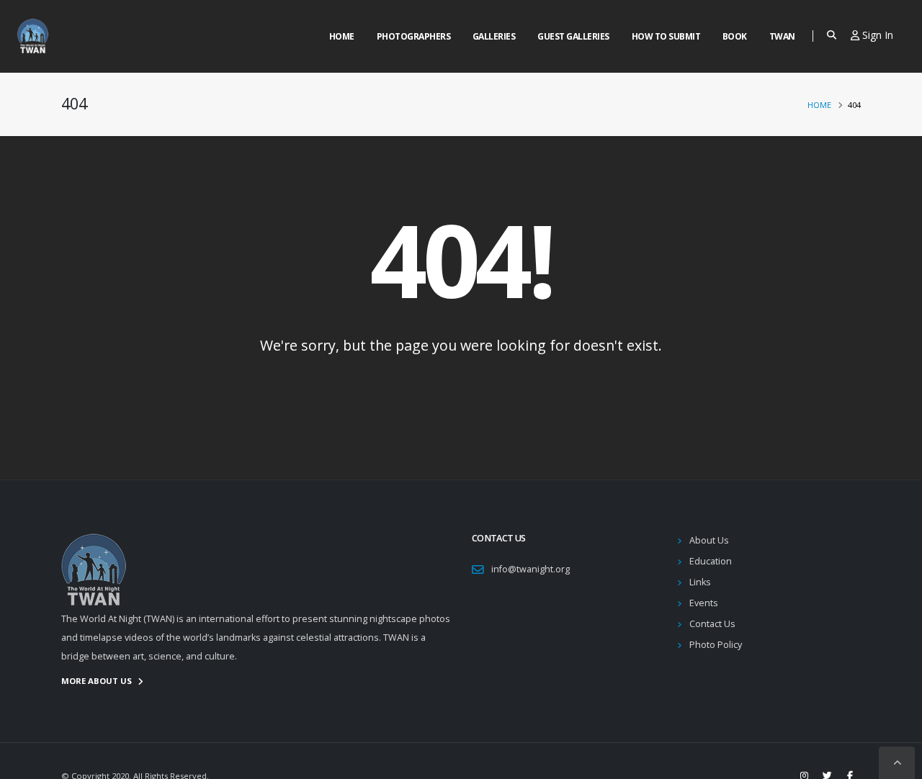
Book (734, 36)
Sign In (876, 35)
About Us (709, 540)
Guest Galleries (573, 36)
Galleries (494, 36)
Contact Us (712, 624)
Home (341, 36)
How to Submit (666, 36)
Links (700, 582)
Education (710, 561)
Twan (782, 36)
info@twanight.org (530, 569)
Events (703, 603)
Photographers (414, 36)
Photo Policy (715, 645)
